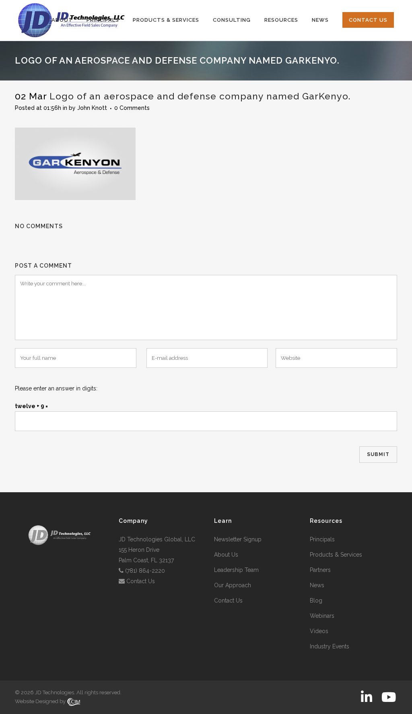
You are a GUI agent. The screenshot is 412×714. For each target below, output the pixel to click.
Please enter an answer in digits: (56, 388)
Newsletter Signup (238, 539)
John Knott (92, 108)
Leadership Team (236, 570)
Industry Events (329, 646)
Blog (316, 600)
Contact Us (140, 581)
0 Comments (132, 108)
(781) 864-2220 (145, 570)
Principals (322, 539)
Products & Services (336, 554)
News (317, 585)
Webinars (322, 616)
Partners (320, 570)
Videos (319, 631)
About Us (226, 554)
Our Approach (232, 585)
